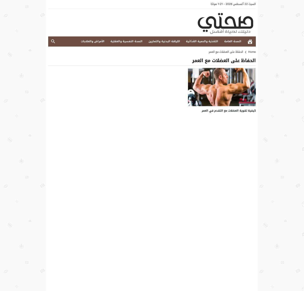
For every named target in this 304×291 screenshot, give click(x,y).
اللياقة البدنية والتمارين (164, 41)
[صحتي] (152, 22)
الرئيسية (250, 41)
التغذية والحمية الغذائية (202, 41)
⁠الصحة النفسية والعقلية (126, 41)
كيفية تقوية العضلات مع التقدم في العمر (229, 110)
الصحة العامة (232, 41)
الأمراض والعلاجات (92, 41)
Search (53, 41)
